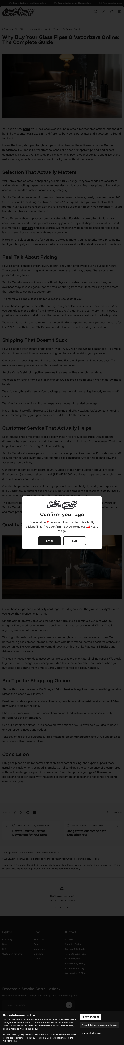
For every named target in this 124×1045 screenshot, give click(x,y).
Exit (74, 541)
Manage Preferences (91, 1032)
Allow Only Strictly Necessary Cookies (99, 1024)
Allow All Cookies (90, 1016)
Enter (49, 541)
